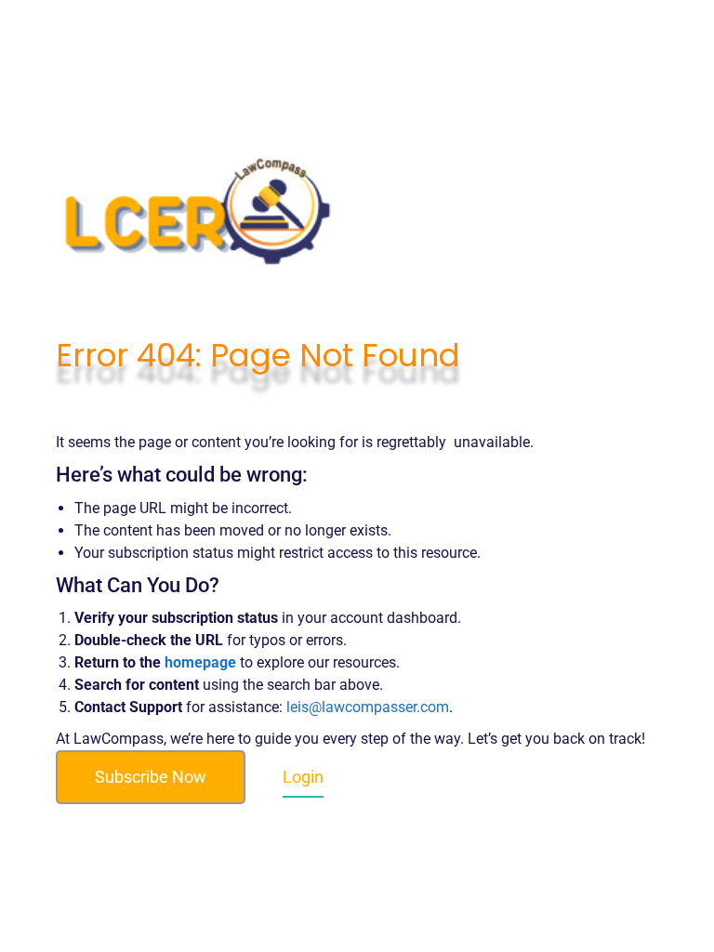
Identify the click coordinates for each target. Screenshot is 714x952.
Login (303, 777)
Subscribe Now (150, 777)
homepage (200, 662)
